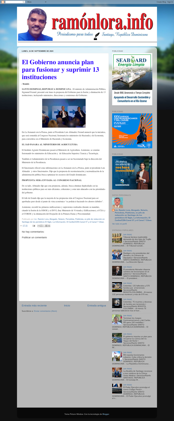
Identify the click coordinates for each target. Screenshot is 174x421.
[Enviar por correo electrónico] (38, 225)
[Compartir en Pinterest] (49, 225)
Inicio (67, 305)
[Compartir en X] (44, 225)
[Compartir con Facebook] (46, 225)
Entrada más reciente (34, 305)
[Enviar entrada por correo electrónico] (34, 226)
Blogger (105, 414)
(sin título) (127, 235)
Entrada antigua (96, 305)
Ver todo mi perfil (119, 224)
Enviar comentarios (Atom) (45, 311)
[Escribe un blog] (41, 225)
